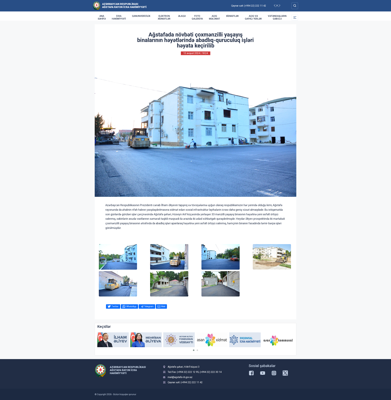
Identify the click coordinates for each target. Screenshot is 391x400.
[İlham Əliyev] (113, 339)
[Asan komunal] (278, 339)
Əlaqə (182, 16)
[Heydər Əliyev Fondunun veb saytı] (179, 339)
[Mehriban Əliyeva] (146, 339)
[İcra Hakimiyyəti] (96, 5)
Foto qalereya (197, 17)
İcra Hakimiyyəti (119, 17)
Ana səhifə (102, 17)
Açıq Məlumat (214, 17)
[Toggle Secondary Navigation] (294, 17)
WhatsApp (131, 306)
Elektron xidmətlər (164, 17)
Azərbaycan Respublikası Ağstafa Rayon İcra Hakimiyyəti (124, 5)
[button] (194, 350)
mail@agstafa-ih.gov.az (180, 377)
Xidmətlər (232, 16)
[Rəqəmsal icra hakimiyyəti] (245, 339)
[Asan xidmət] (212, 339)
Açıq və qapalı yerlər (253, 17)
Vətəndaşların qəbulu (277, 17)
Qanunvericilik (141, 16)
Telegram (148, 306)
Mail (163, 306)
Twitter (115, 306)
